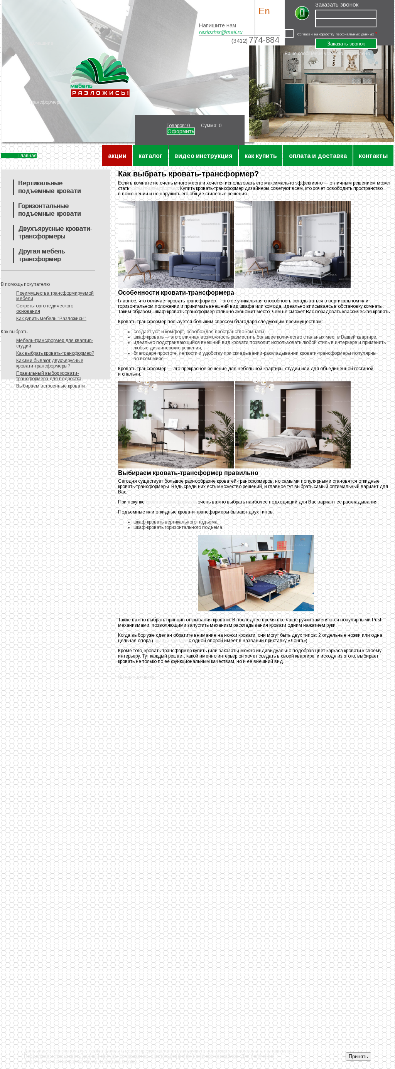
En (264, 11)
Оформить (180, 131)
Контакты (373, 156)
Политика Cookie (118, 1061)
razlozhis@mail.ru (220, 32)
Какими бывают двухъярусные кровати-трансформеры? (49, 363)
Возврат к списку (136, 677)
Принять (358, 1056)
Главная (28, 155)
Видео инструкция (203, 156)
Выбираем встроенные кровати (50, 386)
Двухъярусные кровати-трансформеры (55, 232)
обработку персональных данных (346, 34)
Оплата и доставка (318, 156)
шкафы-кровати (170, 640)
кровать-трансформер (154, 188)
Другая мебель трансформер (41, 255)
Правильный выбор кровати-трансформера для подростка (48, 376)
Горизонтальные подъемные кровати (49, 209)
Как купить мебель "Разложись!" (51, 318)
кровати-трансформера (171, 502)
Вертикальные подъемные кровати (49, 187)
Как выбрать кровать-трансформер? (55, 353)
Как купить (261, 156)
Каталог (150, 156)
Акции (117, 156)
